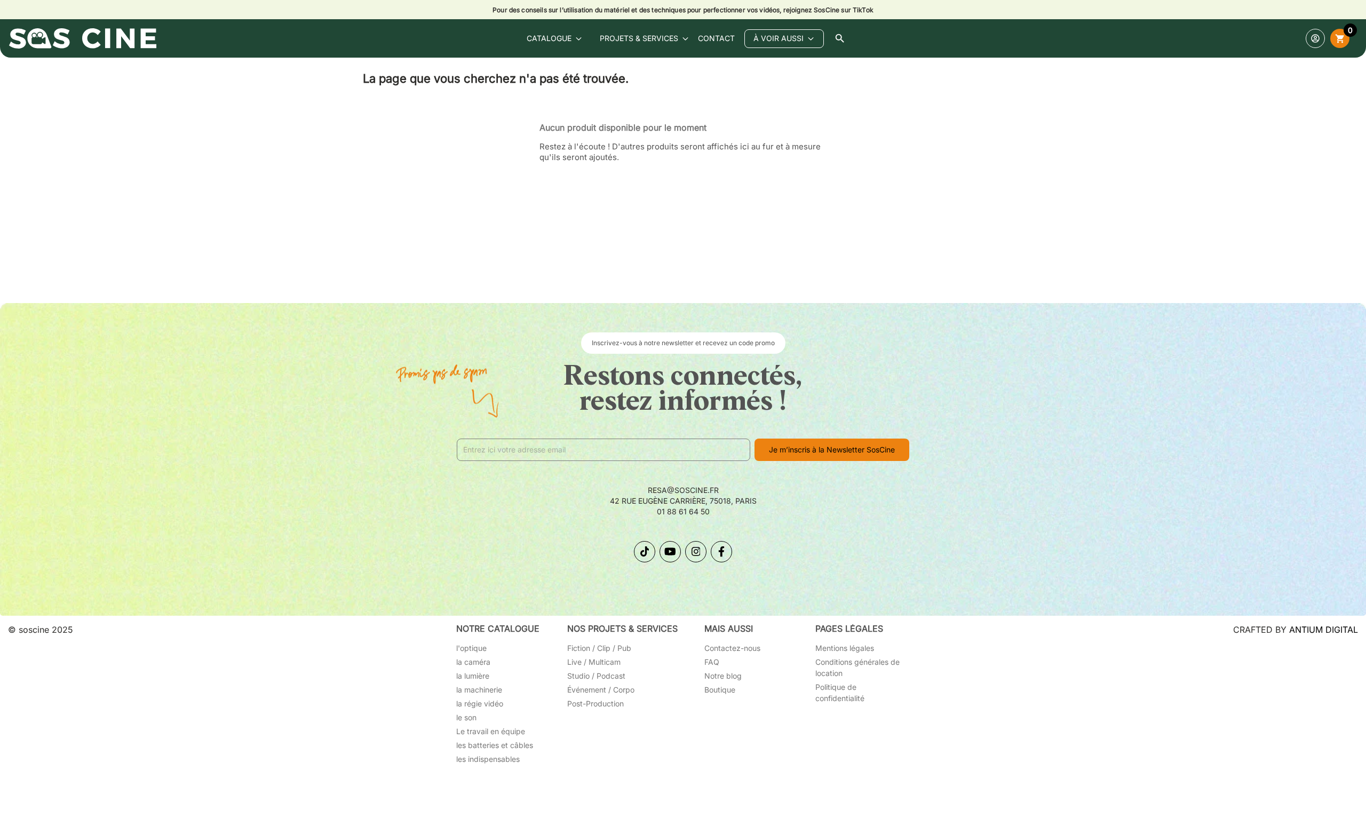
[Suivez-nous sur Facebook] (721, 551)
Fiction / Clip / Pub (599, 648)
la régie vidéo (479, 703)
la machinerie (479, 689)
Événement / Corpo (600, 689)
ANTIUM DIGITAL (1323, 629)
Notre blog (723, 675)
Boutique (719, 689)
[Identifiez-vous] (1315, 38)
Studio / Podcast (596, 675)
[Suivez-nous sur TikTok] (644, 551)
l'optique (471, 648)
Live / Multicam (594, 661)
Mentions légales (844, 648)
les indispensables (488, 759)
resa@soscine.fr (683, 490)
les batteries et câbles (494, 745)
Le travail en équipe (490, 731)
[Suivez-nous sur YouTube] (670, 551)
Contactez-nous (732, 648)
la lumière (472, 675)
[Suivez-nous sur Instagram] (695, 551)
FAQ (711, 661)
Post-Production (595, 703)
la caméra (473, 661)
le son (466, 717)
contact (716, 38)
